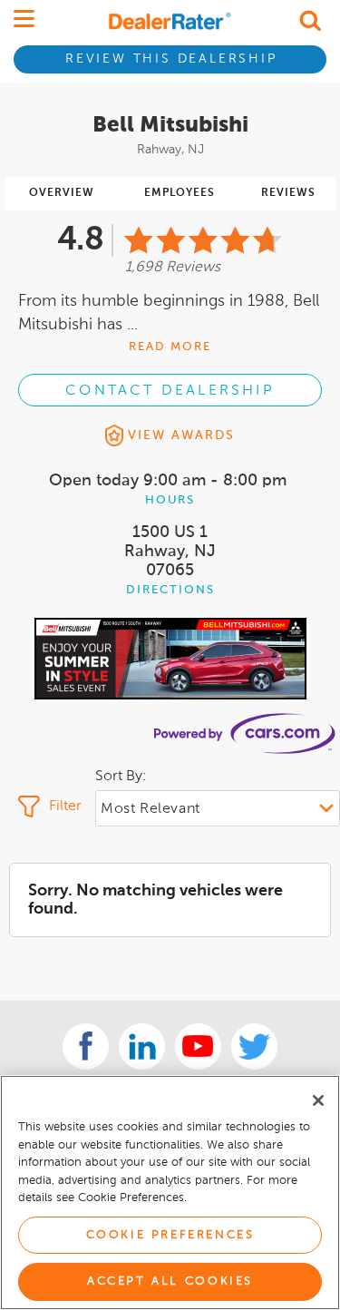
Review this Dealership (171, 59)
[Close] (318, 1100)
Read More (170, 347)
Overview (61, 193)
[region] (170, 1192)
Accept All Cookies (170, 1281)
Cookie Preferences (170, 1235)
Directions (170, 590)
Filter (65, 806)
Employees (179, 193)
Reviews (288, 193)
